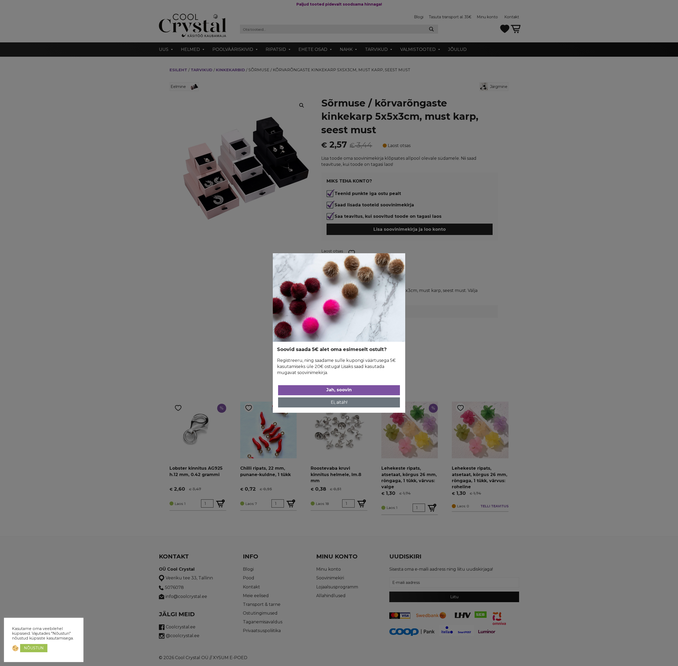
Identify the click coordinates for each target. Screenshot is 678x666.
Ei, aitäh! (339, 402)
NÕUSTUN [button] (34, 648)
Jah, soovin (339, 389)
